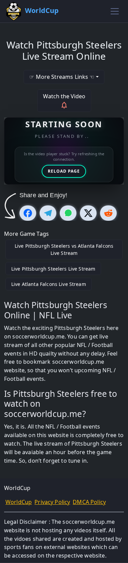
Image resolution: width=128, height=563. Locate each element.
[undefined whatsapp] (68, 213)
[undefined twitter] (88, 213)
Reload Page (64, 171)
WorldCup (18, 502)
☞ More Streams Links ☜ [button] (61, 77)
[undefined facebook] (27, 213)
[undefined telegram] (48, 213)
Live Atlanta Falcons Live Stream (48, 284)
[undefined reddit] (108, 213)
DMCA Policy (89, 502)
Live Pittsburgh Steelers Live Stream (53, 268)
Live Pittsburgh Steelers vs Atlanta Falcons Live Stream (64, 249)
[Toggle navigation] (114, 11)
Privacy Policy (52, 502)
